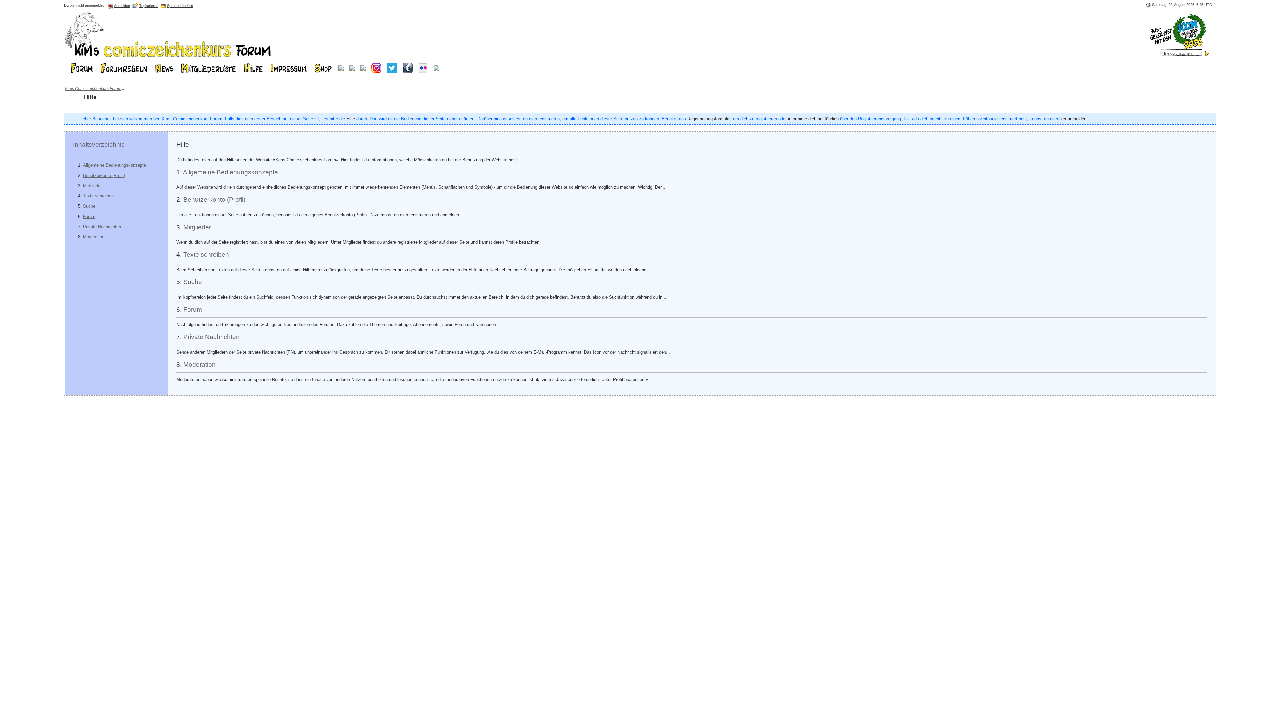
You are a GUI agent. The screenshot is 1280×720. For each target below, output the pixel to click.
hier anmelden (1072, 118)
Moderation (93, 236)
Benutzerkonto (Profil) (104, 175)
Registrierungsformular (708, 118)
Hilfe (350, 118)
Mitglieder (92, 185)
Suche (89, 206)
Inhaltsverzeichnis (99, 144)
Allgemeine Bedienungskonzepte (114, 165)
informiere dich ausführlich (813, 118)
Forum (89, 216)
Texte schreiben (98, 195)
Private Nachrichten (102, 226)
